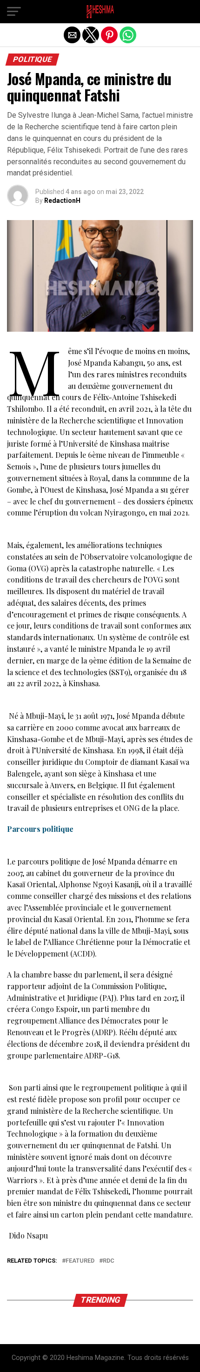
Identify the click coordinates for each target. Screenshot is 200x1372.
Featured (80, 1261)
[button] (14, 11)
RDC (108, 1261)
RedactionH (62, 200)
